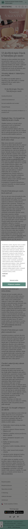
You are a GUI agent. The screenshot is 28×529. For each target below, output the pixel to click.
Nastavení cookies (14, 280)
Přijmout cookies (14, 284)
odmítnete (6, 270)
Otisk (3, 275)
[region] (14, 264)
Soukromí (5, 273)
